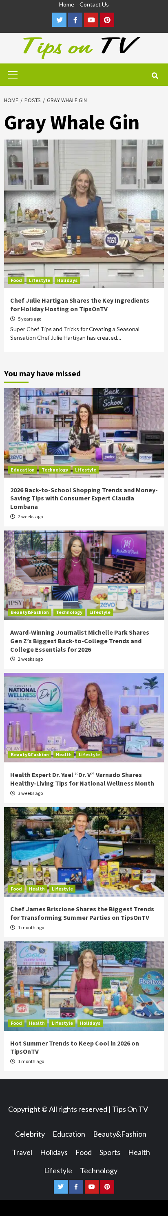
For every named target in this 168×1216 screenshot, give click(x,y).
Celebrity (30, 1133)
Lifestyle (39, 280)
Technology (55, 470)
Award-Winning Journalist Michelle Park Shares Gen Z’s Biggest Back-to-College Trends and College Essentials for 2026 (79, 640)
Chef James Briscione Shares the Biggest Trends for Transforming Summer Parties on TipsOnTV (82, 913)
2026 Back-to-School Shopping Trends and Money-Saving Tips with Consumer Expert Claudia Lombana (84, 498)
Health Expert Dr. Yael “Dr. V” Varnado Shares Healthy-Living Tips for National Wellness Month (82, 779)
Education (23, 470)
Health (64, 754)
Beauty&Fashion (30, 612)
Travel (22, 1152)
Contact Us (94, 4)
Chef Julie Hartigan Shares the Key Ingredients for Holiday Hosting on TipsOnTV (79, 304)
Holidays (67, 280)
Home (66, 4)
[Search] (155, 75)
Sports (109, 1152)
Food (16, 280)
